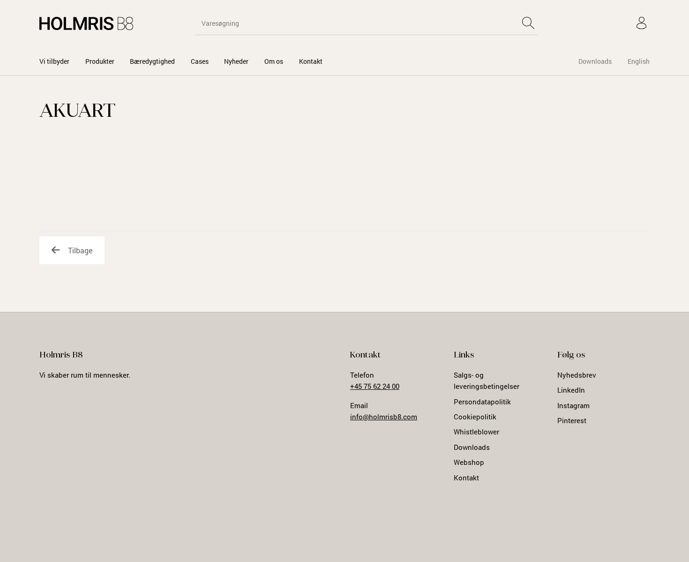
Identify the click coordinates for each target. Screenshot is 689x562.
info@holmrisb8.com (383, 416)
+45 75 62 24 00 (374, 386)
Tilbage (80, 250)
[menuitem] (54, 61)
